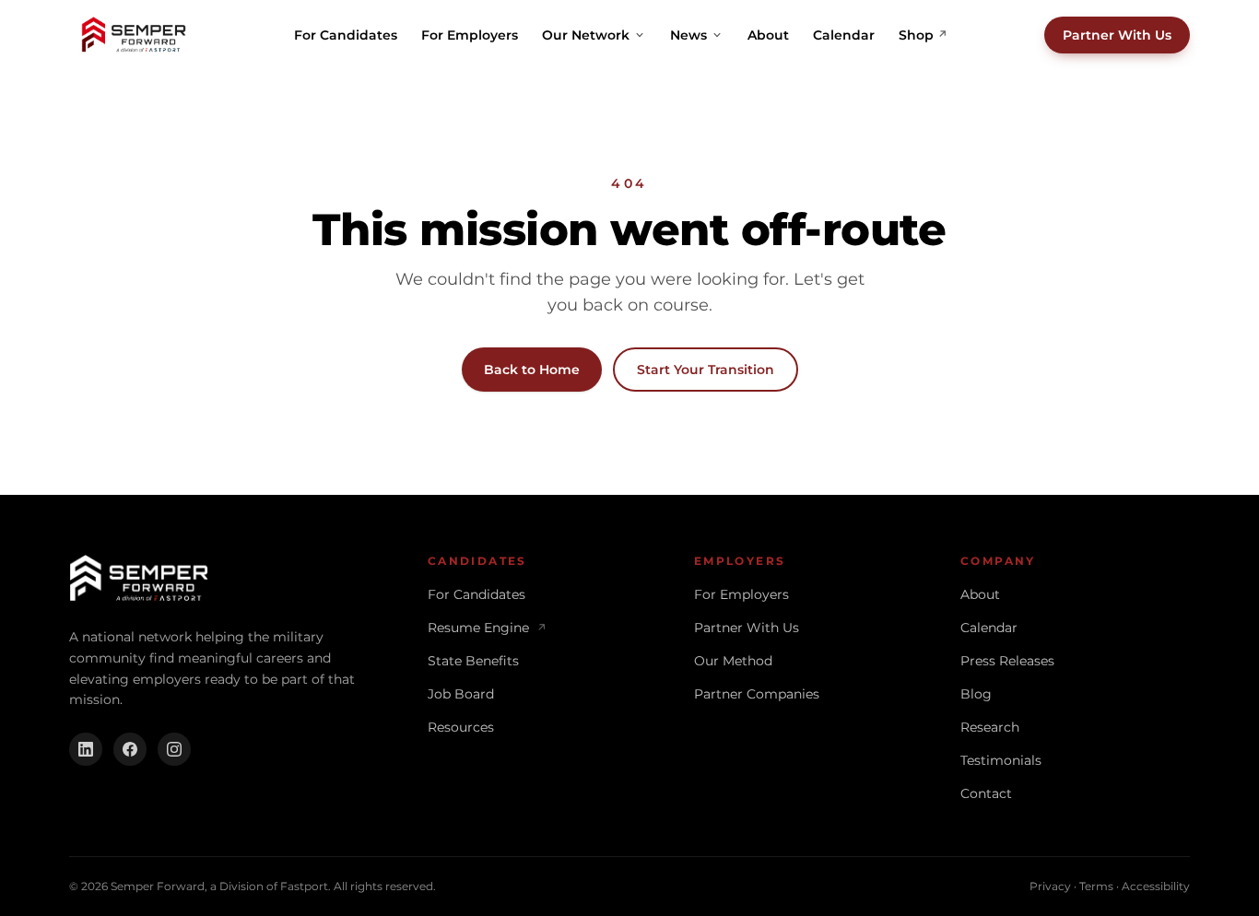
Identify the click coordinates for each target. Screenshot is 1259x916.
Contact (986, 793)
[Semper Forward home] (133, 35)
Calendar (844, 35)
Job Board (461, 694)
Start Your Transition (705, 369)
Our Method (733, 660)
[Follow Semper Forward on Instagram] (174, 749)
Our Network (586, 35)
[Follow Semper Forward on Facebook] (130, 749)
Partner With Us (1117, 35)
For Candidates (345, 35)
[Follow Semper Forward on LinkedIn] (85, 749)
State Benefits (473, 660)
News (688, 35)
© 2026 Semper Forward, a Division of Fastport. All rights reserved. (252, 886)
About (768, 35)
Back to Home (532, 369)
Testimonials (1000, 760)
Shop (923, 35)
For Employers (469, 35)
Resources (461, 727)
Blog (976, 694)
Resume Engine (487, 627)
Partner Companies (756, 694)
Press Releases (1007, 660)
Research (989, 727)
